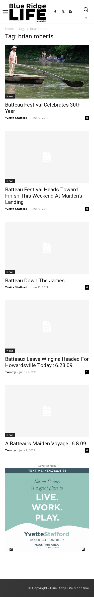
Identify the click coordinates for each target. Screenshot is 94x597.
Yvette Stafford (16, 118)
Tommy (10, 372)
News (10, 96)
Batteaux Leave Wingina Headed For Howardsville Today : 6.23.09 (47, 362)
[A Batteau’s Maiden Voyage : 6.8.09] (47, 411)
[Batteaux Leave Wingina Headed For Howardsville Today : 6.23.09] (47, 326)
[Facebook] (55, 12)
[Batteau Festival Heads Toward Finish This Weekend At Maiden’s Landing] (47, 157)
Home (9, 29)
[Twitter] (63, 12)
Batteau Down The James (35, 281)
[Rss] (70, 12)
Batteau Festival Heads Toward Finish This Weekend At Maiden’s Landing (43, 196)
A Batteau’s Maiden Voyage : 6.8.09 (45, 444)
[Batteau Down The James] (47, 248)
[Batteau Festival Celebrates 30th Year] (47, 72)
